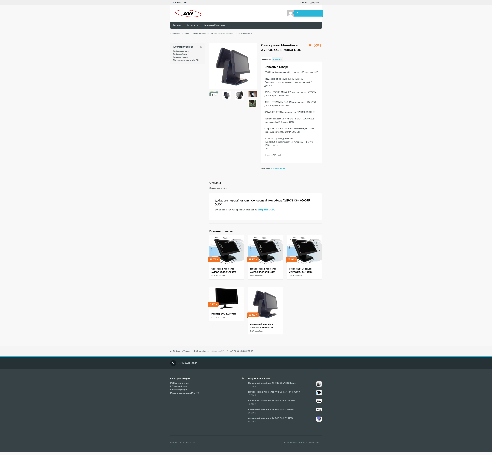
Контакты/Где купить (309, 2)
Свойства (277, 59)
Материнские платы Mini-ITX (185, 60)
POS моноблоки (201, 33)
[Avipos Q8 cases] (252, 95)
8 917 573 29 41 (182, 2)
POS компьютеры (181, 51)
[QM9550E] (252, 104)
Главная (177, 25)
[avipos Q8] (239, 96)
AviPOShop (175, 33)
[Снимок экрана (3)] (213, 94)
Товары (187, 33)
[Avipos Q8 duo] (226, 96)
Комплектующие (180, 57)
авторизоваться (266, 209)
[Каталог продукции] (187, 13)
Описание (266, 59)
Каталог (191, 25)
